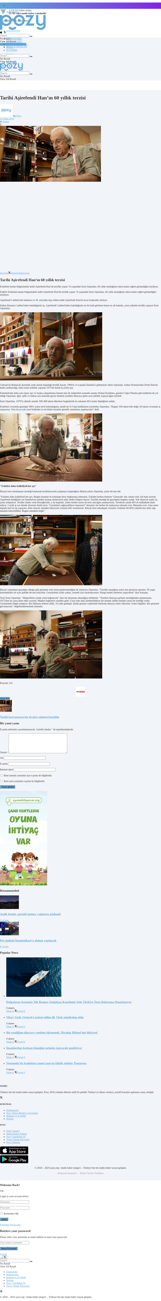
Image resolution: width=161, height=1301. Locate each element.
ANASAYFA (13, 31)
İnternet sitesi (6, 769)
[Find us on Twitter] (1, 1291)
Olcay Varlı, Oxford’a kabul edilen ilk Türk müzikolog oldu (45, 1017)
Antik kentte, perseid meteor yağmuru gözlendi (30, 914)
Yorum (4, 752)
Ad (1, 758)
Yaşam (5, 121)
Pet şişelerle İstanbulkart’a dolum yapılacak (28, 940)
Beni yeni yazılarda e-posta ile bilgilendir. (24, 781)
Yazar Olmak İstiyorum (17, 1139)
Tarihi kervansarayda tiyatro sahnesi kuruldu (29, 717)
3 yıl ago (4, 920)
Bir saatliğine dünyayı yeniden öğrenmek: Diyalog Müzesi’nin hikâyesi (51, 1032)
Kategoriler (11, 1271)
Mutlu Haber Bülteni (16, 1134)
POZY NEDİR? (14, 41)
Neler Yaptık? (13, 1131)
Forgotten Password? (10, 1224)
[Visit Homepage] (23, 29)
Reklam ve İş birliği (16, 1116)
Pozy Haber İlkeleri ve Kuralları (22, 1113)
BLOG (9, 47)
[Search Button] (31, 36)
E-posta (4, 763)
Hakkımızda (12, 1110)
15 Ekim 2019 (7, 118)
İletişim (10, 5)
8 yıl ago (4, 946)
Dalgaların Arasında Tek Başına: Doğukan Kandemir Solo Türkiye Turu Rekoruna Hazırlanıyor (69, 1002)
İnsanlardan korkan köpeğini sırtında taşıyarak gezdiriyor (44, 1048)
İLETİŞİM (11, 50)
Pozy (18, 116)
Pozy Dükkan (13, 1142)
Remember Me (11, 1213)
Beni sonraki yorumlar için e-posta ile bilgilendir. (28, 775)
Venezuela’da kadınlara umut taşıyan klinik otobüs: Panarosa (46, 1063)
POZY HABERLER (16, 46)
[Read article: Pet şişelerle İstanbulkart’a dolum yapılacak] (80, 929)
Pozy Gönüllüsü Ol (15, 1136)
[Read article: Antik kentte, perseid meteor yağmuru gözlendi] (80, 902)
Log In (3, 1254)
